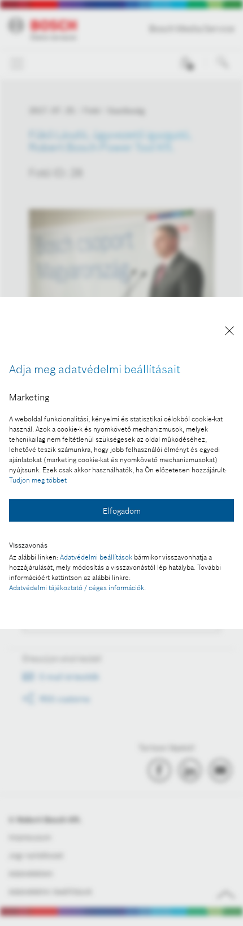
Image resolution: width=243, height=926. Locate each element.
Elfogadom (122, 511)
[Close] (229, 333)
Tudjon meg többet (38, 480)
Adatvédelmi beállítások (96, 557)
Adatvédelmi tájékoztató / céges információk (76, 587)
